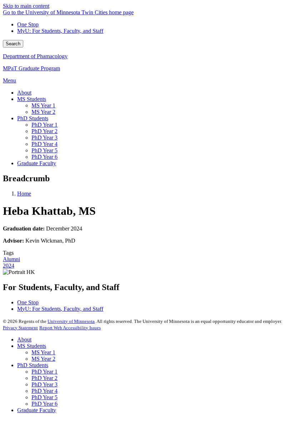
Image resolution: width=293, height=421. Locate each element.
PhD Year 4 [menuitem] (44, 144)
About (24, 339)
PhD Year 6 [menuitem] (44, 157)
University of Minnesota (71, 321)
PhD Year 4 (44, 391)
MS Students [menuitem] (31, 99)
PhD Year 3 (44, 384)
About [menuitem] (24, 93)
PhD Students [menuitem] (32, 118)
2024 (8, 266)
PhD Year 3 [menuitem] (44, 138)
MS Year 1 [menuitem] (43, 105)
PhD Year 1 (44, 372)
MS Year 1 (43, 352)
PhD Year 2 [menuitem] (44, 131)
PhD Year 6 (44, 404)
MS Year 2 (43, 359)
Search (13, 43)
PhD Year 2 (44, 378)
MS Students (31, 346)
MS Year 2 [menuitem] (43, 112)
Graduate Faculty (36, 410)
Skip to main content (26, 6)
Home (24, 194)
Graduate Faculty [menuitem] (36, 163)
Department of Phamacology (35, 56)
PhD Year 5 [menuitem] (44, 150)
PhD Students (32, 365)
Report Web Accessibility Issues (70, 327)
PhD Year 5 (44, 397)
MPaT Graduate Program (31, 68)
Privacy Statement (20, 327)
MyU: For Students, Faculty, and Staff (60, 31)
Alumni (11, 259)
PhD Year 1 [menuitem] (44, 125)
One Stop (28, 24)
